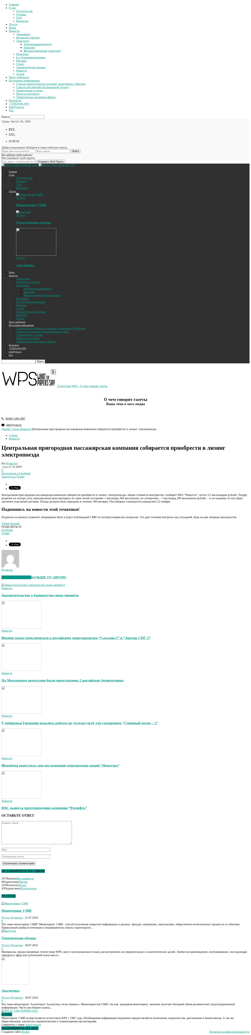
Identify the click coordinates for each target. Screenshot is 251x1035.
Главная (14, 4)
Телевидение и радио (29, 90)
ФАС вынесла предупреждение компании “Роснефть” (44, 808)
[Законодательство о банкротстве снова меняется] (33, 585)
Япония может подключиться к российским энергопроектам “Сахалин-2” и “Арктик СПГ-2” (76, 638)
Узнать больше (10, 523)
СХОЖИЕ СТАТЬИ (16, 577)
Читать (23, 881)
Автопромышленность (38, 44)
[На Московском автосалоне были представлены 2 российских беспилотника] (21, 669)
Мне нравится (24, 878)
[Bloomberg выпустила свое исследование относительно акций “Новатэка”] (21, 755)
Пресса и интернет (28, 93)
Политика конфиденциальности (229, 1031)
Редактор (11, 463)
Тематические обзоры (33, 222)
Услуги (13, 24)
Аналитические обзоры (31, 67)
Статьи (13, 435)
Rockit (25, 1031)
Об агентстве (24, 11)
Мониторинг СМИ (31, 205)
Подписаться (28, 888)
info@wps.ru (16, 107)
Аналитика (25, 265)
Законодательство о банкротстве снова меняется (39, 595)
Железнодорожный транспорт (42, 50)
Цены (12, 27)
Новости (14, 31)
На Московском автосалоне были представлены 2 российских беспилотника (62, 680)
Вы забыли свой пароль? (17, 154)
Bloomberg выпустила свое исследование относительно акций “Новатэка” (60, 765)
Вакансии (22, 21)
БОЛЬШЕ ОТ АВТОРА (48, 577)
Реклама (21, 60)
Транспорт (22, 40)
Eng (11, 110)
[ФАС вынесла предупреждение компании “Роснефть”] (21, 797)
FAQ (19, 17)
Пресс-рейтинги (19, 77)
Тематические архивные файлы (36, 97)
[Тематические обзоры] (23, 212)
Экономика (23, 34)
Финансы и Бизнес (28, 37)
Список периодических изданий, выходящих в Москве (50, 83)
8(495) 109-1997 (15, 418)
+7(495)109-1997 (19, 103)
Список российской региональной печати (42, 87)
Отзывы (21, 14)
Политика (22, 54)
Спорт (20, 64)
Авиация (29, 47)
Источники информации (24, 80)
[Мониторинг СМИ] (29, 194)
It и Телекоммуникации (31, 57)
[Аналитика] (36, 254)
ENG (12, 134)
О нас (12, 7)
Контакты (15, 100)
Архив (20, 74)
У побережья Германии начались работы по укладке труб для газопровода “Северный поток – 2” (79, 723)
